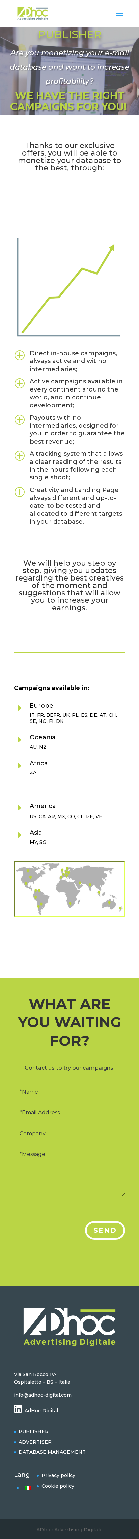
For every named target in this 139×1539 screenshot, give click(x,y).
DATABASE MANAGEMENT (52, 1452)
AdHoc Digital (41, 1410)
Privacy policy (58, 1475)
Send (105, 1230)
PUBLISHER (34, 1431)
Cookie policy (57, 1486)
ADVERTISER (35, 1442)
